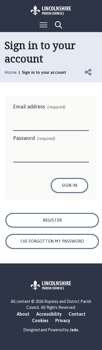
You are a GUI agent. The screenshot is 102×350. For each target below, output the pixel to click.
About (23, 314)
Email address (39, 107)
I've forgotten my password (52, 241)
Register (52, 220)
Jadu (74, 330)
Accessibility (49, 314)
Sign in (69, 185)
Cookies (40, 320)
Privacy (62, 320)
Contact (77, 314)
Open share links (88, 72)
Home (11, 72)
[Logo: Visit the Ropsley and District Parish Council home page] (51, 10)
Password (34, 138)
